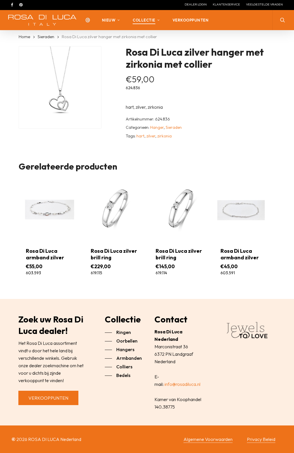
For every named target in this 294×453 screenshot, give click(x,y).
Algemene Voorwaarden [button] (208, 439)
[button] (48, 398)
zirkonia (164, 136)
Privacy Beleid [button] (261, 439)
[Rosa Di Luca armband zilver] (49, 209)
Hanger (157, 127)
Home (24, 36)
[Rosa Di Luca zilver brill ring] (114, 209)
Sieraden (46, 36)
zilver (150, 136)
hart (140, 136)
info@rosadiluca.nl (182, 384)
